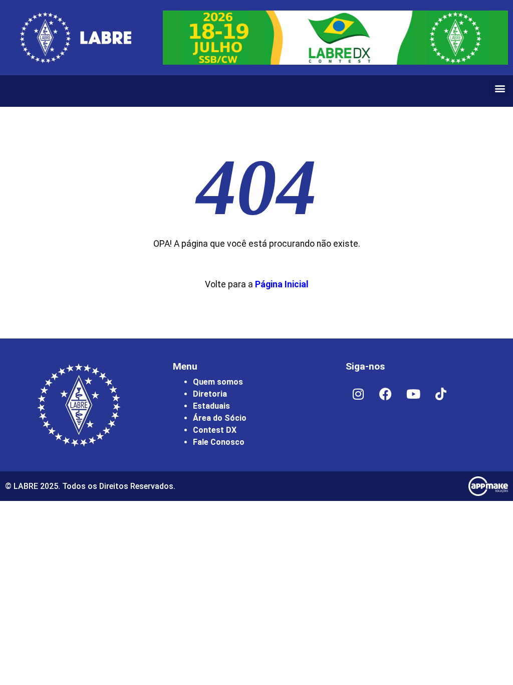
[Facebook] (385, 393)
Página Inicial (282, 284)
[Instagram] (358, 393)
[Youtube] (413, 393)
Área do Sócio (219, 418)
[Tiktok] (440, 393)
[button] (499, 88)
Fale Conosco (218, 442)
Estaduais (211, 406)
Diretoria (210, 394)
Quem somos (218, 382)
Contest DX (214, 430)
